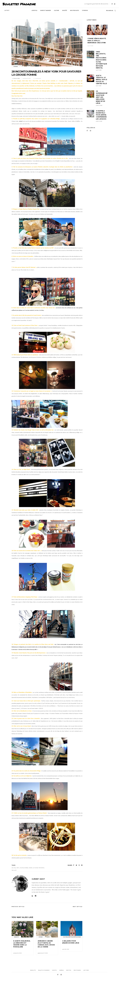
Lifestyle (70, 937)
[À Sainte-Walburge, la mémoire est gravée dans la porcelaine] (22, 929)
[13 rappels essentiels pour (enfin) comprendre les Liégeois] (90, 113)
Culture (65, 937)
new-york (14, 870)
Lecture (86, 970)
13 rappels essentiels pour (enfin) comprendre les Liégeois (101, 115)
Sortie (75, 937)
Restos (68, 970)
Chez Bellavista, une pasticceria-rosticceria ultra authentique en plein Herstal (101, 60)
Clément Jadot (16, 78)
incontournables (24, 867)
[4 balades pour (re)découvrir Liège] (71, 929)
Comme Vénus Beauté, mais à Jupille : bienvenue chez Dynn (97, 41)
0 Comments (38, 78)
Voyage (16, 66)
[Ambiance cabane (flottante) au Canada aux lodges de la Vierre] (47, 929)
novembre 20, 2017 (27, 78)
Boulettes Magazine (19, 4)
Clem (17, 867)
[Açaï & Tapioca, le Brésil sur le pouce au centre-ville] (90, 78)
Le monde (35, 867)
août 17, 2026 (90, 45)
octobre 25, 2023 (17, 953)
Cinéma (61, 970)
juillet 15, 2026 (99, 121)
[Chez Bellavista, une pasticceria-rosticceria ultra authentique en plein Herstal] (90, 54)
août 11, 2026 (98, 70)
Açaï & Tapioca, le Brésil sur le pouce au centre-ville (101, 79)
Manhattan (41, 867)
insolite (30, 867)
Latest (6, 10)
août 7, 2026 (98, 85)
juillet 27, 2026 (99, 105)
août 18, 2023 (65, 949)
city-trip (14, 867)
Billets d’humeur (44, 970)
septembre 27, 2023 (43, 953)
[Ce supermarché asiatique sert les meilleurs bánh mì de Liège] (90, 94)
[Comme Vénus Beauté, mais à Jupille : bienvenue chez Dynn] (97, 30)
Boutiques (77, 970)
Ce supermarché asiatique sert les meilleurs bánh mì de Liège (101, 97)
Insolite (16, 937)
